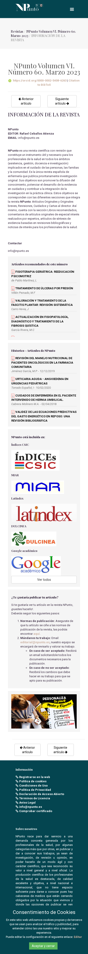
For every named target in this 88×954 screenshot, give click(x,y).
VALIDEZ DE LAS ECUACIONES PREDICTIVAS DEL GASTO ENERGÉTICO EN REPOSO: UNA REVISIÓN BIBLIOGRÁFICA (43, 416)
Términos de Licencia (34, 798)
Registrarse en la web (34, 777)
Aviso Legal (27, 802)
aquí (36, 633)
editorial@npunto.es (35, 642)
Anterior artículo (27, 101)
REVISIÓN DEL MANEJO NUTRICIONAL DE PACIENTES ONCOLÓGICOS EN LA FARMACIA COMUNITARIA (42, 362)
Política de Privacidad (35, 789)
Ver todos (44, 579)
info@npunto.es (30, 806)
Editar (78, 937)
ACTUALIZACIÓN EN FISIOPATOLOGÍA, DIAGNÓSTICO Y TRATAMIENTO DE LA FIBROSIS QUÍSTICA (40, 321)
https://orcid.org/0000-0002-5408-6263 (40, 80)
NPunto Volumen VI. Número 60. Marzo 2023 (43, 33)
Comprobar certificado (35, 811)
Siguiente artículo (62, 101)
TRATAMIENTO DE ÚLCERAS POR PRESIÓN (44, 288)
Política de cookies (32, 781)
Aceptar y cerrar (43, 946)
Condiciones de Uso (33, 785)
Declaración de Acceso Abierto (41, 794)
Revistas (17, 31)
